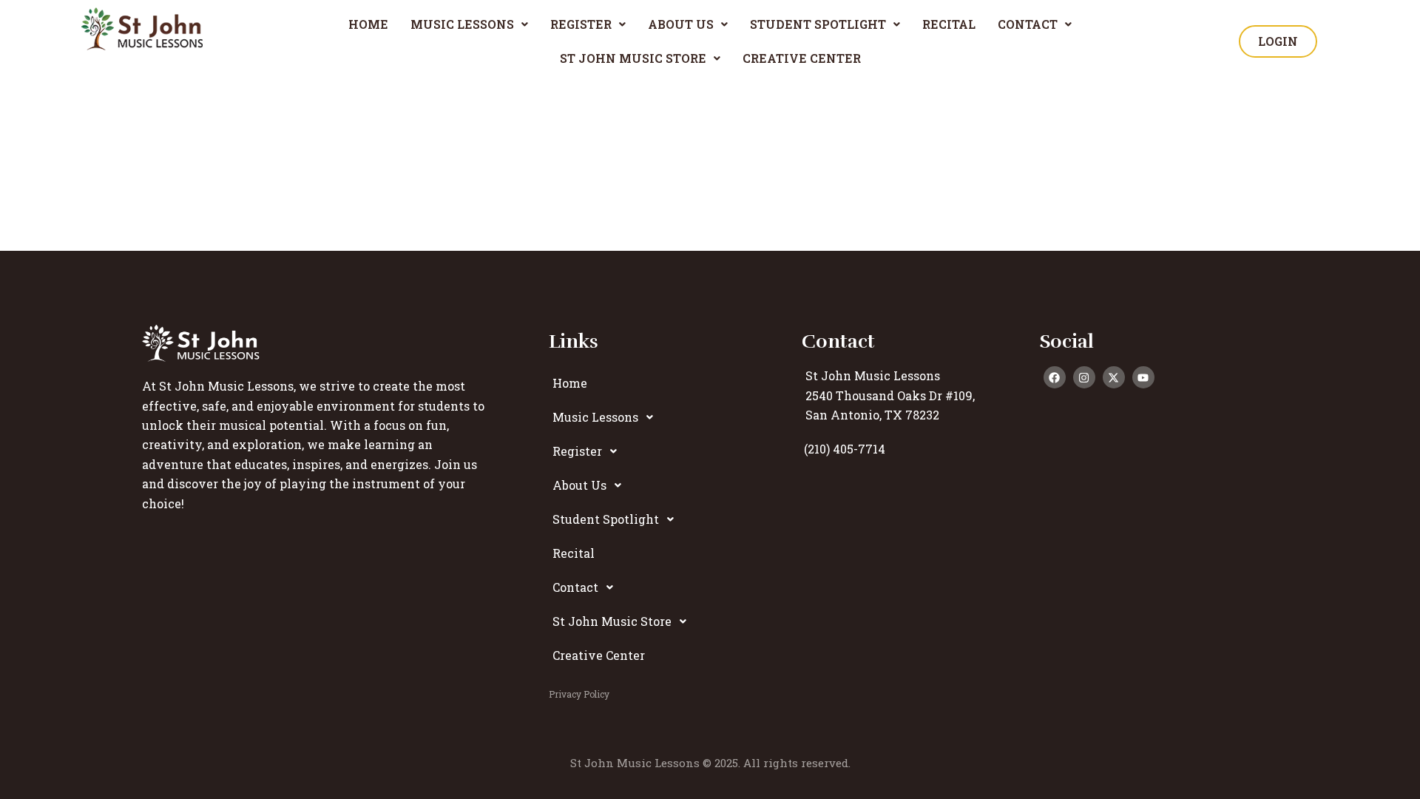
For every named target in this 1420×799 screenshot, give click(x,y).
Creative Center (802, 58)
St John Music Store (633, 58)
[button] (469, 24)
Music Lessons (462, 24)
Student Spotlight (818, 24)
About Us (681, 24)
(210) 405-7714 (844, 448)
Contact (1028, 24)
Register (581, 24)
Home (368, 24)
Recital (949, 24)
